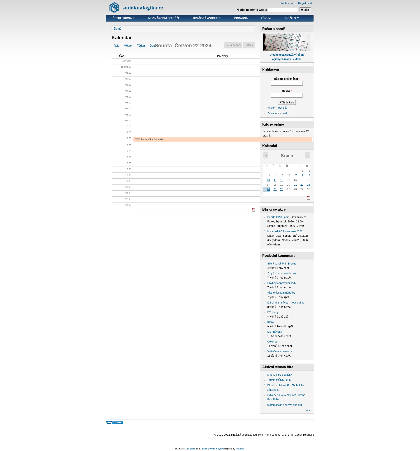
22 (301, 184)
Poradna (241, 18)
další (307, 410)
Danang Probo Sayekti (212, 448)
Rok (116, 45)
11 (275, 180)
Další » (249, 45)
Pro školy (291, 18)
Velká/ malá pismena (279, 351)
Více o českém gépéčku (281, 292)
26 (281, 189)
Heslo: (287, 90)
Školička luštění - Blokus (281, 263)
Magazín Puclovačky (279, 374)
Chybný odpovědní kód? (281, 283)
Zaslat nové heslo (277, 113)
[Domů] (114, 12)
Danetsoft (190, 448)
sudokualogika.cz (142, 8)
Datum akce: (298, 217)
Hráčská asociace (207, 18)
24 (268, 189)
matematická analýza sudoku (284, 405)
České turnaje (124, 18)
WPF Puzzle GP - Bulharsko (149, 139)
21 (295, 184)
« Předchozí (233, 45)
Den (152, 45)
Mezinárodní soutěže (164, 18)
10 (268, 180)
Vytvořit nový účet (277, 107)
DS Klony (272, 312)
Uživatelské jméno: (287, 78)
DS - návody (274, 331)
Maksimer (240, 448)
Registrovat (305, 3)
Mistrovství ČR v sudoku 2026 (285, 231)
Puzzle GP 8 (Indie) (278, 217)
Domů (117, 28)
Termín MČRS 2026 (279, 380)
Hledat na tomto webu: (252, 9)
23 (308, 184)
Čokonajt (272, 341)
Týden (141, 45)
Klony (270, 322)
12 (281, 180)
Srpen (287, 155)
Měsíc (128, 45)
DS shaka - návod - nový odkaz (285, 302)
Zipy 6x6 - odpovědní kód (282, 273)
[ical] (253, 211)
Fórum (266, 18)
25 (274, 189)
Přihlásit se (287, 3)
